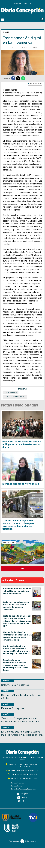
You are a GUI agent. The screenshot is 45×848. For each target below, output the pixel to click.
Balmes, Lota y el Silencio (15, 685)
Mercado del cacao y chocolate (20, 483)
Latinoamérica (11, 392)
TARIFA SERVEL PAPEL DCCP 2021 (24, 778)
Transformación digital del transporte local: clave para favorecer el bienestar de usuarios (18, 524)
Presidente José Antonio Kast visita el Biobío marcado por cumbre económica (17, 591)
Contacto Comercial (17, 783)
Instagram (24, 794)
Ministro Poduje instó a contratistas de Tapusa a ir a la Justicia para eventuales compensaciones (17, 636)
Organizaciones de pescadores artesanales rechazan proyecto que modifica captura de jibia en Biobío (16, 665)
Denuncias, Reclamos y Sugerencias (23, 789)
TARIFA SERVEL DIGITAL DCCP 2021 (24, 774)
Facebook (24, 797)
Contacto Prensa (16, 786)
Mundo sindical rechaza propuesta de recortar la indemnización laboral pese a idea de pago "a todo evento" (17, 650)
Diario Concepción (13, 48)
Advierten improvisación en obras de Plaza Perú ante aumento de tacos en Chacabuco (16, 606)
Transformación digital (15, 397)
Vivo (22, 569)
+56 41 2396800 (24, 766)
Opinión (6, 681)
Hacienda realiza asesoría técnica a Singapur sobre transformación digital (22, 444)
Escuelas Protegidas (12, 708)
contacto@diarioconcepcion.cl (24, 770)
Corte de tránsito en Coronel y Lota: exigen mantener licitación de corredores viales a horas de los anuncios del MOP (17, 621)
